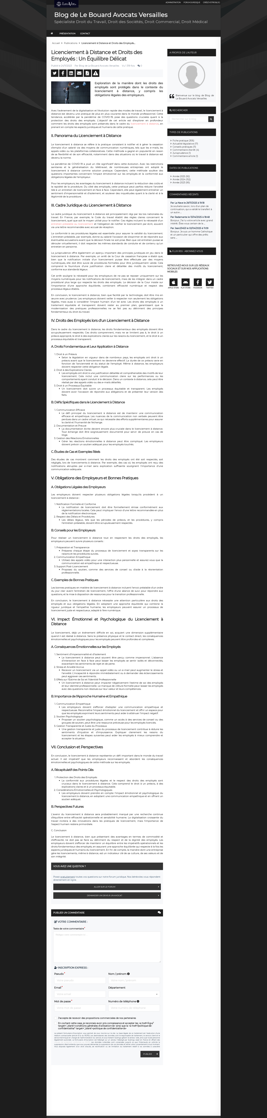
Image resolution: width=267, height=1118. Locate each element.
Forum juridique (192, 2)
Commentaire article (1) (185, 156)
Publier (147, 1054)
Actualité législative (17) (185, 143)
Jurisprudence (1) (182, 153)
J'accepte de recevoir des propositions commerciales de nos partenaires (97, 1018)
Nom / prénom (117, 973)
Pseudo (59, 973)
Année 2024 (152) (182, 179)
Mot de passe (62, 1001)
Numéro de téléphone (122, 1001)
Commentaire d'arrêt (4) (186, 150)
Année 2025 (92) (181, 176)
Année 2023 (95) (181, 182)
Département (116, 987)
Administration (173, 2)
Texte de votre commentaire (68, 928)
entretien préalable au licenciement (72, 223)
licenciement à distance (145, 123)
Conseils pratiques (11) (184, 146)
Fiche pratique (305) (183, 140)
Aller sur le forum (104, 887)
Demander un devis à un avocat (104, 895)
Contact (85, 33)
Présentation (67, 33)
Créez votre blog (211, 2)
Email (57, 987)
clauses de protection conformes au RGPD (72, 1042)
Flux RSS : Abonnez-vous (187, 251)
